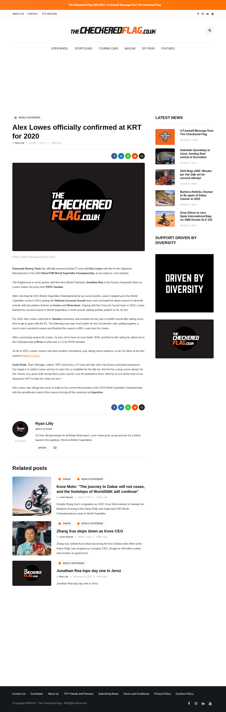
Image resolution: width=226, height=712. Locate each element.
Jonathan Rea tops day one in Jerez (88, 571)
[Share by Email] (142, 156)
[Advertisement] (113, 82)
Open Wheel (59, 48)
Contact (32, 13)
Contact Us (19, 693)
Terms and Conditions (136, 693)
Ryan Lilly (19, 143)
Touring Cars (108, 48)
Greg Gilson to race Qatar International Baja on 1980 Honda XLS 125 (196, 216)
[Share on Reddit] (135, 156)
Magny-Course (31, 355)
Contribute (37, 693)
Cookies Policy (185, 693)
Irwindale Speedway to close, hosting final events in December (195, 154)
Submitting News (108, 693)
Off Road (148, 48)
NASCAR (130, 48)
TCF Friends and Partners (78, 693)
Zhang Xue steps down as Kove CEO (89, 531)
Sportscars (83, 48)
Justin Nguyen (66, 497)
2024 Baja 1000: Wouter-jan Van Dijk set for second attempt (196, 174)
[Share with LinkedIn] (121, 156)
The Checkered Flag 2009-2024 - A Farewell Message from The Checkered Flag (115, 5)
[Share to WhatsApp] (128, 156)
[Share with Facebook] (114, 156)
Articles (42, 447)
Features (168, 48)
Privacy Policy (162, 693)
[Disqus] (78, 637)
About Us (18, 13)
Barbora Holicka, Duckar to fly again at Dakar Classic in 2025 (196, 195)
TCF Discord (49, 13)
